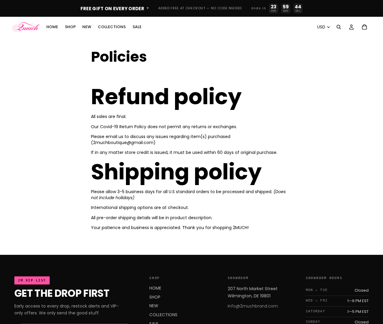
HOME (155, 288)
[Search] (338, 27)
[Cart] (364, 27)
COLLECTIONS (163, 315)
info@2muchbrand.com (253, 306)
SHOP (154, 297)
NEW (153, 306)
